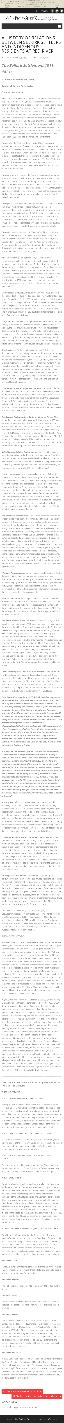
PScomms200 (12, 57)
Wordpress (52, 1419)
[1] (24, 780)
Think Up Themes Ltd (28, 1419)
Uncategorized (44, 57)
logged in (17, 1407)
